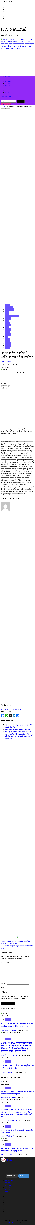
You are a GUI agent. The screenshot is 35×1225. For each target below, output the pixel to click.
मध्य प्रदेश (7, 83)
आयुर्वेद (7, 314)
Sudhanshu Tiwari (7, 1154)
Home (3, 106)
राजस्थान (7, 86)
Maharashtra (9, 309)
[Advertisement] (17, 62)
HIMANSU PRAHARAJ (9, 1030)
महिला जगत (8, 334)
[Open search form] (1, 99)
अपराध (7, 311)
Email (3, 988)
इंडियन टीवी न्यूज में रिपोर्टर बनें (12, 316)
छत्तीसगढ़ (7, 323)
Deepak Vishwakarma (9, 1055)
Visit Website (6, 709)
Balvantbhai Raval (7, 1072)
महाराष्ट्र (7, 92)
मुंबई (6, 336)
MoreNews (12, 1223)
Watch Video (6, 104)
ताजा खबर (7, 79)
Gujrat (7, 305)
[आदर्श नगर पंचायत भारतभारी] (17, 1171)
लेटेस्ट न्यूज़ (8, 343)
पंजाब (6, 88)
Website (4, 992)
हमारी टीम (8, 348)
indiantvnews (6, 361)
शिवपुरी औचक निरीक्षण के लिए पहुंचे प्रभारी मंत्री (18, 729)
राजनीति (7, 339)
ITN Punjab (9, 307)
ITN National (13, 29)
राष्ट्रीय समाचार (9, 76)
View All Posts (16, 709)
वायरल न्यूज (8, 345)
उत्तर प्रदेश (8, 81)
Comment (5, 963)
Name (3, 983)
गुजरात (6, 90)
